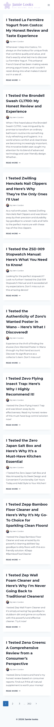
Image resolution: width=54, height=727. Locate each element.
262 (29, 703)
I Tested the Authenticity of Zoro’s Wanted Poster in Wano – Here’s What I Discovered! (26, 321)
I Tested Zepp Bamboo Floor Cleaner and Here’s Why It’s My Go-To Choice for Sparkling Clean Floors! (27, 515)
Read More (13, 80)
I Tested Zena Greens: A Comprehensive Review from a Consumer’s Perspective (26, 653)
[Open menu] (48, 5)
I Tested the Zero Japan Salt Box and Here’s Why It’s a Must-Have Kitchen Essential (23, 451)
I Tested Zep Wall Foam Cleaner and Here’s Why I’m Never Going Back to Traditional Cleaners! (26, 585)
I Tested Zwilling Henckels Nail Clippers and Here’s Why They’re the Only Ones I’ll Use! (26, 188)
